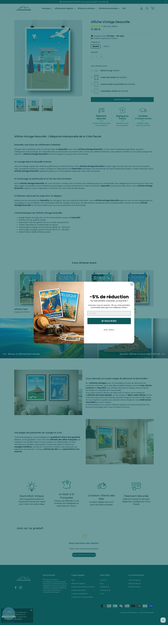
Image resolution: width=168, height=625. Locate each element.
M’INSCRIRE (109, 321)
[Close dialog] (131, 284)
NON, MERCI (109, 330)
